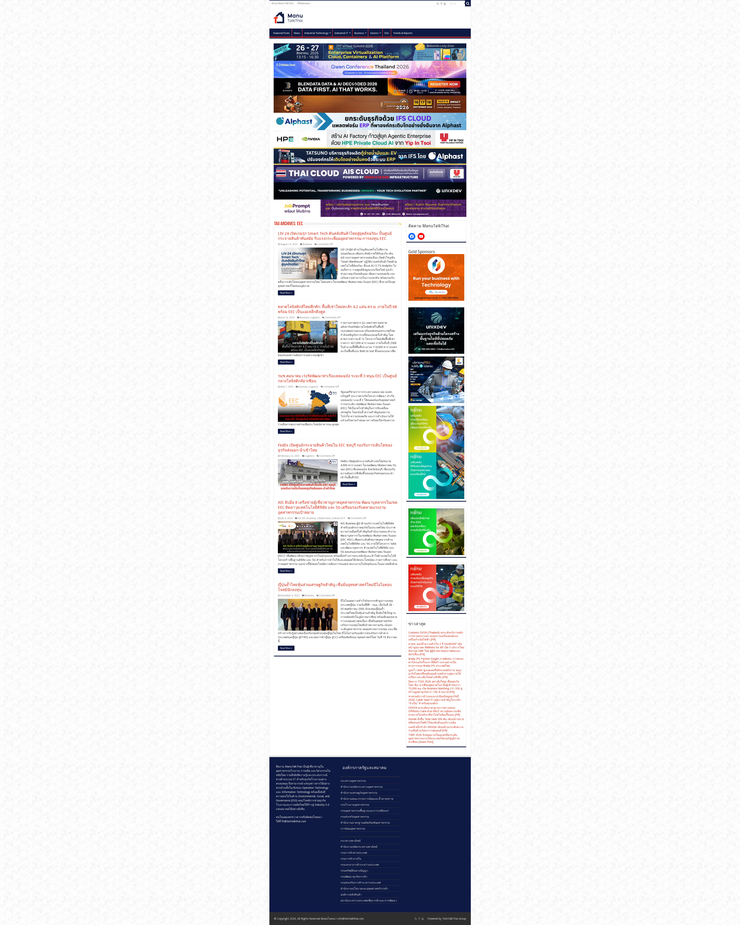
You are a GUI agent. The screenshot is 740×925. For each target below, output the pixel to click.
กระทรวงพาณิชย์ (351, 840)
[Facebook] (441, 3)
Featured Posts (281, 33)
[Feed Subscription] (400, 224)
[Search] (468, 3)
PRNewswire (303, 3)
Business (359, 33)
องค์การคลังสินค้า (351, 894)
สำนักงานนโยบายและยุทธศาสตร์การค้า (364, 888)
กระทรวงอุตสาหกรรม (353, 780)
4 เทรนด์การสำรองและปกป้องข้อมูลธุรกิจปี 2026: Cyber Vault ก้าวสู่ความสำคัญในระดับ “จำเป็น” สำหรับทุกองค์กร (434, 700)
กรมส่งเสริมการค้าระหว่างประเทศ (361, 882)
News (297, 33)
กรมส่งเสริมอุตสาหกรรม (355, 816)
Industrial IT (341, 33)
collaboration (324, 518)
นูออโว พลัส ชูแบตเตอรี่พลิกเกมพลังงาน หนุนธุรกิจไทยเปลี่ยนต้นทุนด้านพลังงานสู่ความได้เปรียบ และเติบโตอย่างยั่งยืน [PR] (434, 674)
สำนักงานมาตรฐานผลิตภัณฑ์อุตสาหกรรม (365, 822)
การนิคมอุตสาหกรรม (353, 828)
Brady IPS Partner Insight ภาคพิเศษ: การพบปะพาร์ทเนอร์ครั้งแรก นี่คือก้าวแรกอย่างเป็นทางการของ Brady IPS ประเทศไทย (436, 662)
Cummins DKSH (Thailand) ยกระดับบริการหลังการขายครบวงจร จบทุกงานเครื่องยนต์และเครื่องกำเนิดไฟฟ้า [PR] (435, 636)
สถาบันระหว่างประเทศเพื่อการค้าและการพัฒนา (369, 900)
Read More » (286, 292)
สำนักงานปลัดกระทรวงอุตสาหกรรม (362, 786)
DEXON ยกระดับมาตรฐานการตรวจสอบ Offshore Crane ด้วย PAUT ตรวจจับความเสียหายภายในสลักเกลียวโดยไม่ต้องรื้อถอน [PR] (434, 711)
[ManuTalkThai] (289, 16)
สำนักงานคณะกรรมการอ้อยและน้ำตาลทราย (367, 798)
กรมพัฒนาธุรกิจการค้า (354, 876)
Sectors (374, 33)
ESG (387, 33)
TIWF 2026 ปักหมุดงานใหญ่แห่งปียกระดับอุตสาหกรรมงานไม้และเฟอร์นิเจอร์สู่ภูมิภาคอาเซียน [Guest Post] (434, 738)
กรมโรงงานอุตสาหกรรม (355, 804)
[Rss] (437, 3)
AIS (303, 518)
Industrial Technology (316, 33)
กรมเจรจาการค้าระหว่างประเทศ (360, 864)
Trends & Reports (402, 33)
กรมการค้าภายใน (351, 858)
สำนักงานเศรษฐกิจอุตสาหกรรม (359, 792)
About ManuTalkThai (282, 3)
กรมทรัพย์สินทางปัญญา (354, 870)
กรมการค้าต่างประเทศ (354, 852)
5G (299, 518)
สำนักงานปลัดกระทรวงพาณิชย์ (359, 846)
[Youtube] (444, 3)
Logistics (315, 317)
